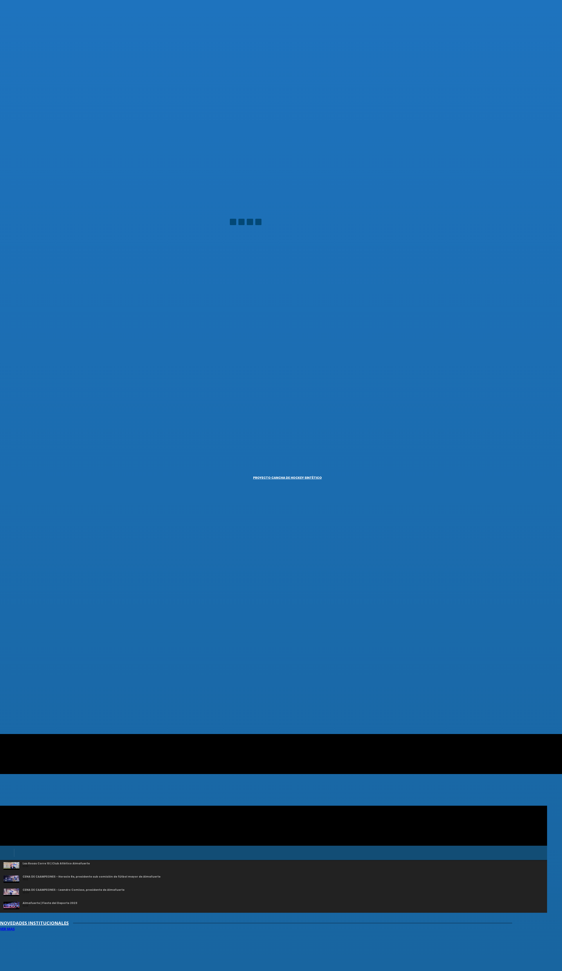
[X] (250, 222)
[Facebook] (233, 222)
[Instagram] (241, 222)
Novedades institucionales (34, 923)
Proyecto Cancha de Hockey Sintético (287, 477)
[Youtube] (258, 222)
